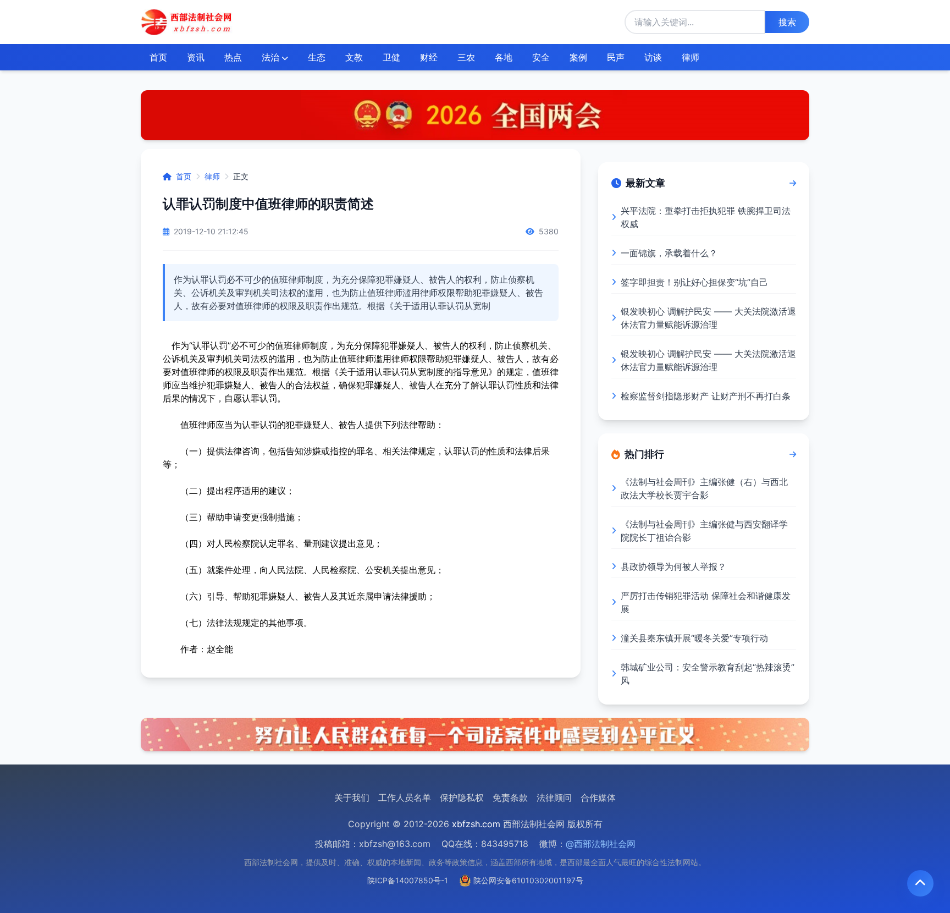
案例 (578, 57)
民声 (616, 57)
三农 (466, 57)
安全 (541, 57)
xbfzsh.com (476, 823)
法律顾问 (554, 797)
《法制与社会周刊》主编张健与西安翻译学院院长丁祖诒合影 (704, 531)
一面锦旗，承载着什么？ (669, 253)
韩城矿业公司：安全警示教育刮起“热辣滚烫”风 (707, 674)
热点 (233, 57)
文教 (354, 57)
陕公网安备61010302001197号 (528, 880)
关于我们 (351, 797)
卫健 (391, 57)
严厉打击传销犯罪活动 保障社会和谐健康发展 (706, 602)
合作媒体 (598, 797)
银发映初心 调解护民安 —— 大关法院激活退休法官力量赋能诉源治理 (708, 318)
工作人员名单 (404, 797)
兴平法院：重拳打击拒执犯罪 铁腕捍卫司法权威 (706, 217)
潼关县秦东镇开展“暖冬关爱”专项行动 (694, 638)
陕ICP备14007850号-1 (407, 880)
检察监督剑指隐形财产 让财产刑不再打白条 (706, 396)
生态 (316, 57)
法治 (270, 57)
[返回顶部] (920, 883)
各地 (503, 57)
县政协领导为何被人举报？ (673, 566)
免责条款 (510, 797)
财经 (429, 57)
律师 (690, 57)
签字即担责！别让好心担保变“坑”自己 (694, 282)
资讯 (196, 57)
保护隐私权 (462, 797)
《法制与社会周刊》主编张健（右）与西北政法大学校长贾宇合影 (704, 488)
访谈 (653, 57)
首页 (158, 57)
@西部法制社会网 (601, 843)
